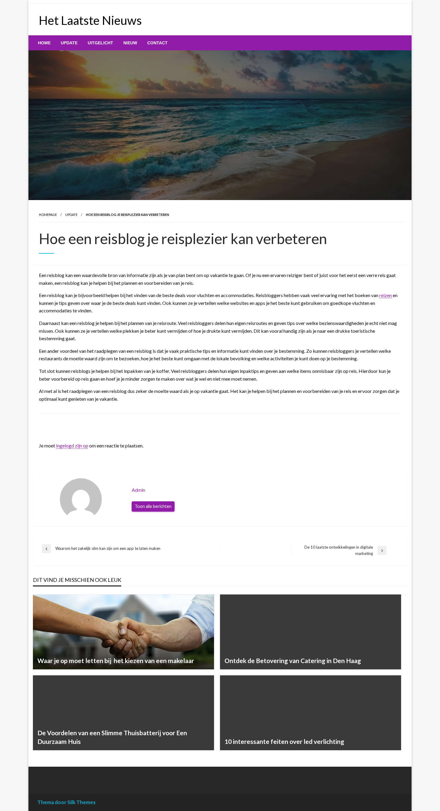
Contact (157, 42)
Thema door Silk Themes (66, 802)
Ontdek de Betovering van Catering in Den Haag (292, 660)
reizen (385, 295)
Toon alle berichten (153, 506)
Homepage (48, 215)
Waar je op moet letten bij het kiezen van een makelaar (115, 660)
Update (69, 42)
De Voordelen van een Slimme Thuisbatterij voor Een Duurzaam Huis (112, 737)
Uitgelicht (100, 42)
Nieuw (130, 42)
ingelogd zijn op (72, 445)
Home (44, 42)
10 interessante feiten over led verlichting (284, 741)
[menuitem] (44, 42)
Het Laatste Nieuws (90, 20)
